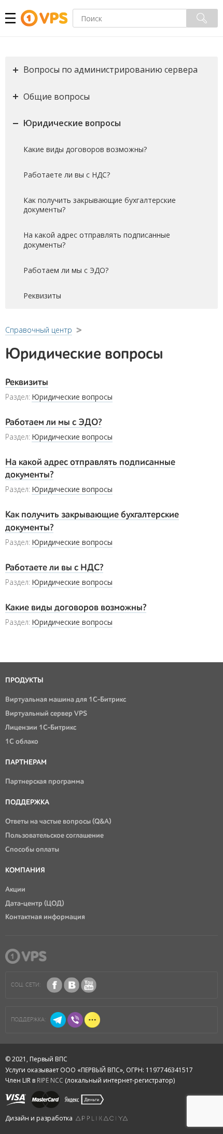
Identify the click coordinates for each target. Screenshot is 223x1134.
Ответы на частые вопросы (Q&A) (58, 821)
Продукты (24, 680)
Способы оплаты (32, 849)
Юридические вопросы (72, 123)
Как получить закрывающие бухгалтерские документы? (99, 205)
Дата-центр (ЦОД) (34, 903)
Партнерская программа (44, 781)
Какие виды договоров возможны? (85, 149)
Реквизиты (42, 295)
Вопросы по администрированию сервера (110, 69)
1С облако (21, 741)
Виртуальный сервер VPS (46, 713)
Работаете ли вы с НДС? (66, 175)
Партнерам (26, 762)
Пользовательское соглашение (54, 835)
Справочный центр (38, 330)
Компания (25, 870)
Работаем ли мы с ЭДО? (65, 270)
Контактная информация (45, 917)
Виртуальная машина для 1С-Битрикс (65, 699)
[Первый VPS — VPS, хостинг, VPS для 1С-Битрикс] (47, 18)
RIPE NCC (50, 1080)
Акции (15, 889)
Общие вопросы (56, 96)
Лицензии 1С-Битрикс (40, 727)
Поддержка (27, 802)
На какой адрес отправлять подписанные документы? (96, 240)
